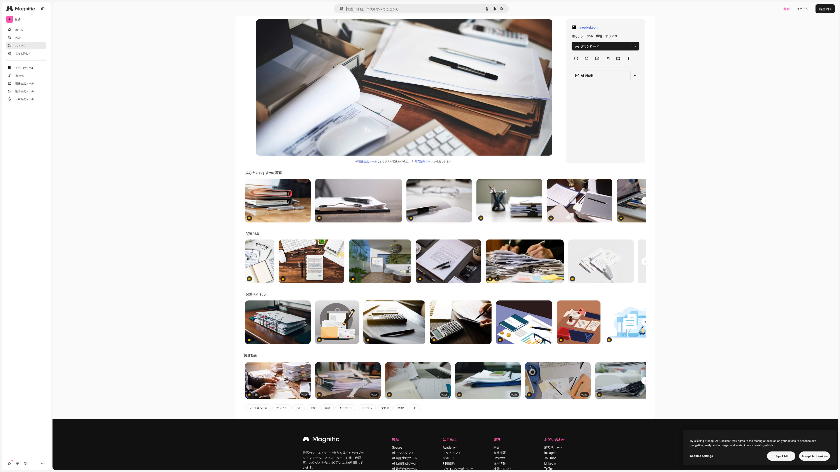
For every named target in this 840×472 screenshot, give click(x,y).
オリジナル (286, 27)
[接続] (9, 463)
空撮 (313, 408)
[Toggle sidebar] (42, 8)
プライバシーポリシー (458, 468)
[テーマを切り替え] (25, 463)
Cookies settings (701, 456)
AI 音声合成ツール (404, 468)
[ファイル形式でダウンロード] (635, 46)
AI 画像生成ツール (366, 161)
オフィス (281, 408)
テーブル (367, 408)
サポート (449, 458)
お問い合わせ (554, 439)
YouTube (550, 458)
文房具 (385, 408)
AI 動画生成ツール (404, 463)
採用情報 (500, 463)
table (401, 408)
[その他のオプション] (628, 58)
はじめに (450, 439)
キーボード (345, 408)
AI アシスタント (403, 452)
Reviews (499, 458)
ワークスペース (258, 408)
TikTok (548, 468)
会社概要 (500, 452)
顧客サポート (553, 447)
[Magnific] (321, 440)
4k (414, 408)
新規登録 (825, 9)
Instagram (551, 452)
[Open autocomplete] (340, 8)
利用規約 (449, 463)
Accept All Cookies (815, 456)
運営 (497, 439)
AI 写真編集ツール (422, 161)
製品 (395, 439)
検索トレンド (503, 468)
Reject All (781, 456)
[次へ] (645, 200)
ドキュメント (452, 452)
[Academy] (17, 463)
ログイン (802, 9)
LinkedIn (550, 463)
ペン (298, 408)
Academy (449, 447)
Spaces (397, 447)
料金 (787, 9)
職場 (327, 408)
